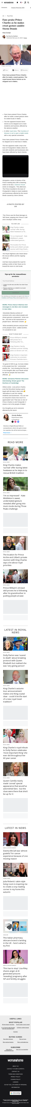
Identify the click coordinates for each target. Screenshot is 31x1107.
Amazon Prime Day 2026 (17, 7)
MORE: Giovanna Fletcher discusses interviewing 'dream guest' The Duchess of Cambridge (15, 381)
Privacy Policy (12, 297)
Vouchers (15, 1031)
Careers (15, 1082)
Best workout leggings (8, 1042)
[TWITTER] (13, 422)
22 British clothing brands (23, 1027)
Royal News (10, 16)
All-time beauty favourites (8, 1024)
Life (3, 16)
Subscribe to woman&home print (9, 1050)
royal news (13, 131)
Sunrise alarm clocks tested (23, 1024)
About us (15, 1066)
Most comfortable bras (22, 1042)
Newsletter (25, 70)
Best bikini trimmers (8, 1039)
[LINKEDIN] (18, 422)
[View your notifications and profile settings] (17, 2)
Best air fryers (22, 1039)
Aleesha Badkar (13, 36)
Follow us (16, 70)
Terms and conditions (15, 1074)
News (25, 38)
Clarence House (19, 185)
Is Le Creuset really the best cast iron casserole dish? (8, 1028)
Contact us (15, 1071)
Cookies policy (15, 1079)
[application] (15, 164)
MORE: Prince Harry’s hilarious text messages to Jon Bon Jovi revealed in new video (15, 307)
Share (6, 70)
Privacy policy (15, 1076)
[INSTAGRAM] (15, 422)
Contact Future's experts (15, 1068)
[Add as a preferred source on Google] (15, 1093)
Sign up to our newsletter (22, 1049)
